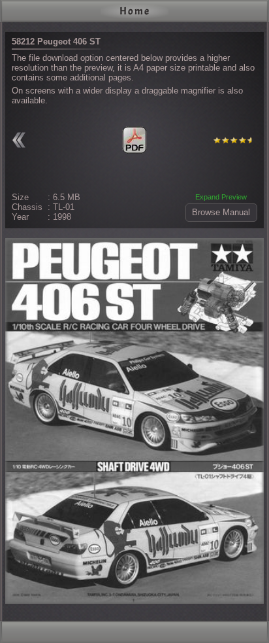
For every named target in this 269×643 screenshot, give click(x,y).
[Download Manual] (134, 140)
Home (134, 11)
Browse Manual (221, 212)
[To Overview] (21, 140)
